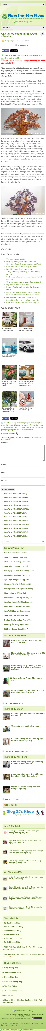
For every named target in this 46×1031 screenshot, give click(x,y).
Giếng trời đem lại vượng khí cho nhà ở (21, 297)
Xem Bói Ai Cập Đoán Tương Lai (17, 575)
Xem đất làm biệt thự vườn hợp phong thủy (22, 300)
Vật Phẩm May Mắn (11, 934)
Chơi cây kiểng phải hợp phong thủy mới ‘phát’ (23, 264)
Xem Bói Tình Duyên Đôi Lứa (15, 553)
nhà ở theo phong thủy (11, 423)
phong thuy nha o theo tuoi (19, 427)
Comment (4, 443)
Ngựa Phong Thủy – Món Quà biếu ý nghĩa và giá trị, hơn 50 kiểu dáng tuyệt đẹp (27, 667)
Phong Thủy (13, 968)
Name (4, 464)
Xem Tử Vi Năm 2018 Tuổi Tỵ (15, 513)
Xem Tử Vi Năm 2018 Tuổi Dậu (16, 528)
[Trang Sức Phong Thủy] (13, 703)
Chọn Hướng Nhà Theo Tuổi (15, 593)
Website (4, 481)
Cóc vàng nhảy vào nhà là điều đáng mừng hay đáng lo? (25, 862)
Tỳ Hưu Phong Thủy (12, 923)
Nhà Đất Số (11, 805)
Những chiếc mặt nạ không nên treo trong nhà (23, 292)
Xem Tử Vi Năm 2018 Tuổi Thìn (16, 509)
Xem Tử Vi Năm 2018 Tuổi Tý (15, 494)
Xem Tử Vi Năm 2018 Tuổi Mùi (16, 521)
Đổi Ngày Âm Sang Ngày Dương (17, 625)
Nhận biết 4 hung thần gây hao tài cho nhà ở (22, 295)
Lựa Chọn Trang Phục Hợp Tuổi (16, 580)
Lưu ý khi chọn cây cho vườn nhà (19, 269)
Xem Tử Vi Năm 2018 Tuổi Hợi (16, 536)
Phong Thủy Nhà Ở (11, 41)
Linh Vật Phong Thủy (12, 931)
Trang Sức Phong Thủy (13, 938)
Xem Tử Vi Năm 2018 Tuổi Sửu (16, 498)
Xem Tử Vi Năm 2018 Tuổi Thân (16, 524)
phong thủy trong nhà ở (25, 430)
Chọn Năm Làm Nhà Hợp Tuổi (16, 616)
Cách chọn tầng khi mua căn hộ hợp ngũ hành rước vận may (27, 739)
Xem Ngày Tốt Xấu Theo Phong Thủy (18, 571)
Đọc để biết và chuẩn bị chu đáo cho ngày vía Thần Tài (25, 842)
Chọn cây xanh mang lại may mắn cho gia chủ (23, 282)
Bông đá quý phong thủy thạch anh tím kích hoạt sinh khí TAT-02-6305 (26, 888)
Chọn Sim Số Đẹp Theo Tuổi (15, 557)
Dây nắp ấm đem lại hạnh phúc (17, 285)
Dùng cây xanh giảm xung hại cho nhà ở (21, 261)
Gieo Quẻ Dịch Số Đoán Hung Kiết (17, 584)
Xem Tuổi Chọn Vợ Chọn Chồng (17, 611)
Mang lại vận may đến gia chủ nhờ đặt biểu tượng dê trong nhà (28, 654)
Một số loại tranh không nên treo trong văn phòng (25, 788)
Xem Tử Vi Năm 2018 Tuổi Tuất (16, 532)
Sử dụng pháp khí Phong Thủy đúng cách (26, 679)
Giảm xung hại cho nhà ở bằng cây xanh (21, 267)
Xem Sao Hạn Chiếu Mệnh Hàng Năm (18, 602)
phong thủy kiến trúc (16, 425)
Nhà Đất (7, 995)
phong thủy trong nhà (8, 430)
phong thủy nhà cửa (31, 425)
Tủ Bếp (14, 986)
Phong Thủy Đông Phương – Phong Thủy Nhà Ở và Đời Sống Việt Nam (27, 1015)
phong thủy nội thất (36, 427)
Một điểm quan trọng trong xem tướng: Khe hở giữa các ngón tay (26, 852)
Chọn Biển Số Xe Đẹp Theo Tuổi (17, 562)
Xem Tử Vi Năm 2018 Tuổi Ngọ (16, 517)
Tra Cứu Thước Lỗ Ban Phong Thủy (18, 620)
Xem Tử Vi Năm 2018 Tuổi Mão (16, 505)
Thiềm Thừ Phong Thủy (13, 927)
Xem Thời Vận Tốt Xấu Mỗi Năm (17, 607)
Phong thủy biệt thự (27, 423)
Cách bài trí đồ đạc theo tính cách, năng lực (22, 302)
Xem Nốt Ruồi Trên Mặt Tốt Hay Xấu (18, 598)
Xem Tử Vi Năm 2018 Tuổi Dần (16, 501)
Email (3, 473)
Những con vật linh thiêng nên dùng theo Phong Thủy (27, 641)
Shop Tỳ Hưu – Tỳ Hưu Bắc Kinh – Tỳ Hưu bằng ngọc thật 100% (27, 691)
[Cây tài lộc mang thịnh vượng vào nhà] (23, 121)
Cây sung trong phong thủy (16, 259)
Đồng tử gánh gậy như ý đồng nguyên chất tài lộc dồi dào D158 (25, 908)
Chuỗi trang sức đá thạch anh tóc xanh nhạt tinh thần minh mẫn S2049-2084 (26, 898)
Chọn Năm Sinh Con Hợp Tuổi (16, 566)
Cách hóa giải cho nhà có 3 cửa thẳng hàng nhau (28, 714)
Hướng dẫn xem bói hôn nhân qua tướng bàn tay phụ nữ (24, 832)
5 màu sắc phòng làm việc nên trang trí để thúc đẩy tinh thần (27, 762)
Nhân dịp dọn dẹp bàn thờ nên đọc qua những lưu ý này (26, 878)
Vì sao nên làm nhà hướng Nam (25, 726)
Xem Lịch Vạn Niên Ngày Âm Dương (18, 589)
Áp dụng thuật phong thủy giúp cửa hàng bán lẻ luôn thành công (27, 775)
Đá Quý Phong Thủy (12, 942)
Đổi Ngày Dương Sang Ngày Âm (17, 629)
